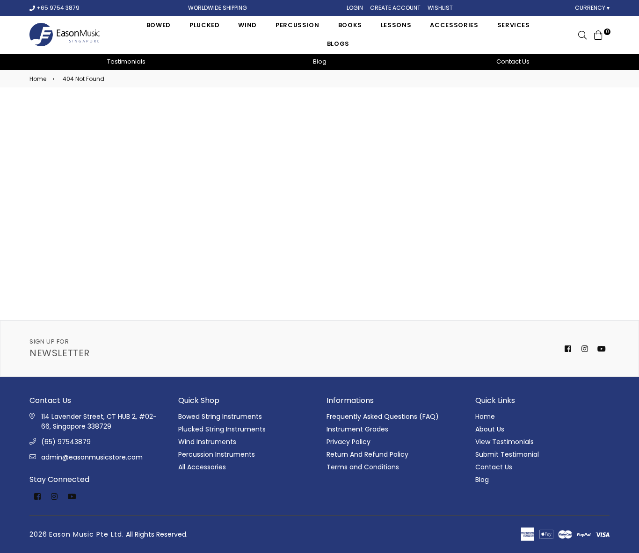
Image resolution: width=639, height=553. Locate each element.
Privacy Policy (348, 441)
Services (513, 25)
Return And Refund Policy (367, 454)
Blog (320, 61)
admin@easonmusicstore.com (92, 457)
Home (37, 79)
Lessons (396, 25)
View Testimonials (504, 441)
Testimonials (126, 61)
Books (350, 25)
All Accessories (202, 467)
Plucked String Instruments (222, 429)
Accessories (454, 25)
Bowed (158, 25)
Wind (247, 25)
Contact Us (513, 61)
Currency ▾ (592, 8)
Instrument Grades (357, 429)
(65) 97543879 (66, 441)
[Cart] (598, 34)
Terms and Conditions (363, 467)
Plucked (204, 25)
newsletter (59, 348)
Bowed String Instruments (220, 416)
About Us (489, 429)
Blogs (338, 43)
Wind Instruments (207, 441)
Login (355, 8)
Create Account (395, 8)
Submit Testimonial (507, 454)
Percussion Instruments (216, 454)
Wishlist (440, 8)
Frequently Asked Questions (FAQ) (383, 416)
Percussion (298, 25)
